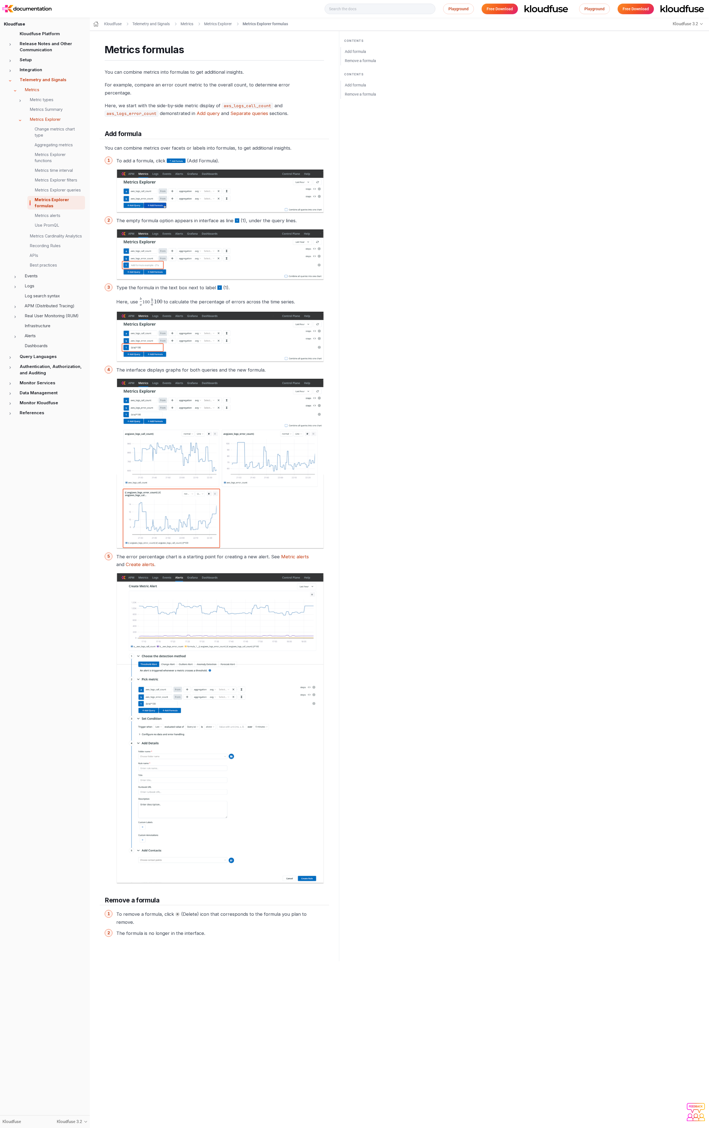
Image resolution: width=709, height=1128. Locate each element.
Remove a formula (360, 60)
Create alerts (140, 564)
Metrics (32, 89)
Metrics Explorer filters (56, 180)
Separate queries (249, 113)
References (32, 412)
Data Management (39, 392)
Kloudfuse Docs (73, 9)
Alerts (30, 335)
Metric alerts (295, 556)
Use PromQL (47, 225)
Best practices (43, 265)
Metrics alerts (47, 215)
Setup (26, 59)
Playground (458, 9)
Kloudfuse (113, 24)
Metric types (41, 99)
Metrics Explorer (45, 119)
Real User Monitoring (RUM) (52, 315)
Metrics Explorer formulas (52, 202)
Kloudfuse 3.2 (685, 23)
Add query (208, 113)
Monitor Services (37, 382)
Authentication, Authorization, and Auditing (51, 369)
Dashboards (36, 345)
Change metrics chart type (55, 132)
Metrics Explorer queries (58, 190)
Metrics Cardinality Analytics (56, 236)
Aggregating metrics (54, 144)
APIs (34, 255)
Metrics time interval (54, 170)
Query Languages (38, 356)
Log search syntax (42, 295)
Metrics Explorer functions (50, 157)
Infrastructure (37, 325)
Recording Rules (45, 245)
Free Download (500, 9)
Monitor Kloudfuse (39, 402)
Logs (29, 285)
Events (31, 275)
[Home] (96, 24)
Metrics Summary (46, 109)
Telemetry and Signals (43, 79)
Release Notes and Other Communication (46, 47)
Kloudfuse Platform (40, 33)
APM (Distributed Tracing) (50, 305)
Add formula (355, 51)
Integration (31, 69)
